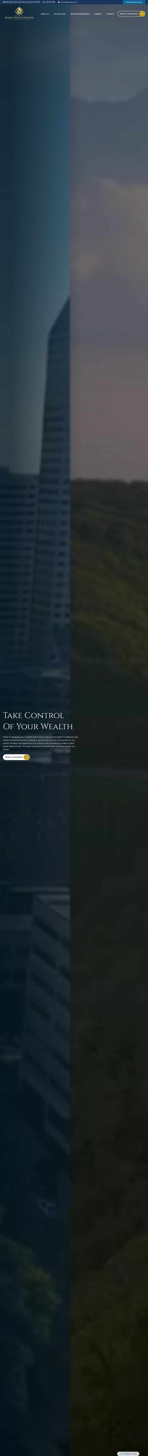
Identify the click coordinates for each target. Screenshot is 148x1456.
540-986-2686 (50, 2)
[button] (45, 14)
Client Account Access (134, 2)
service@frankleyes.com (69, 2)
